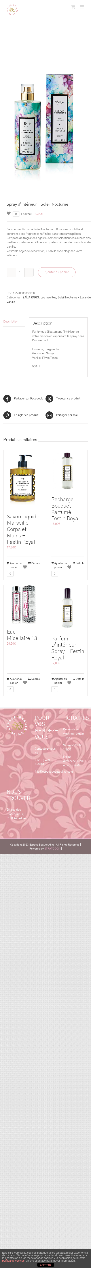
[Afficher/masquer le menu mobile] (82, 6)
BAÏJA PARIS (31, 297)
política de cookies (13, 1260)
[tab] (14, 322)
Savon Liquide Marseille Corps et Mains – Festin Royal (23, 529)
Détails (35, 563)
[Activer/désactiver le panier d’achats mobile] (73, 6)
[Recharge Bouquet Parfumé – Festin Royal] (67, 471)
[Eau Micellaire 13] (23, 604)
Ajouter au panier (57, 272)
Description (10, 321)
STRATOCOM (52, 848)
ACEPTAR (45, 1265)
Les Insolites (48, 297)
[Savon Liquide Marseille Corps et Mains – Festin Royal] (23, 479)
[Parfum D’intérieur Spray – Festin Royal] (67, 608)
